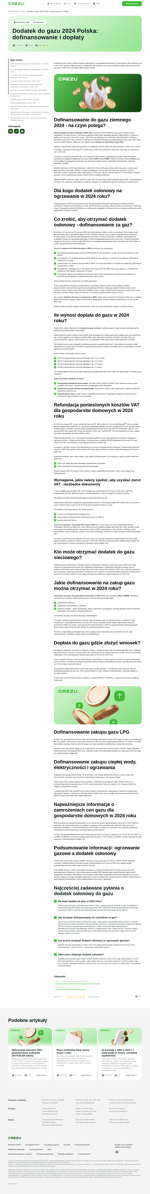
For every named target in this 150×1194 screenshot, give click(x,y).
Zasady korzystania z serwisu (20, 1154)
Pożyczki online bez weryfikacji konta (122, 1103)
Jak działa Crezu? (83, 3)
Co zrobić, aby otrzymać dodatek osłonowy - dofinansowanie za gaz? (26, 76)
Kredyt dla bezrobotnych (118, 1111)
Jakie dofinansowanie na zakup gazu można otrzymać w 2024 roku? (30, 95)
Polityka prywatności (44, 1154)
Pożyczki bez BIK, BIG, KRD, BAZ (88, 1100)
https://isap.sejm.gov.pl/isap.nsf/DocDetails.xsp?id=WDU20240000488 (77, 983)
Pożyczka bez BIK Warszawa (53, 1119)
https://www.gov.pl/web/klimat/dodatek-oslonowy (70, 989)
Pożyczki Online (14, 11)
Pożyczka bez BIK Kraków (85, 1119)
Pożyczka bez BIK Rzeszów (119, 1122)
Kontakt (67, 1145)
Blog (98, 3)
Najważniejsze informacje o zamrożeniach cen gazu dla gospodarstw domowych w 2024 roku (29, 113)
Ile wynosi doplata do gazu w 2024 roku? (25, 81)
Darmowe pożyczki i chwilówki (53, 1100)
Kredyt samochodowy (117, 1108)
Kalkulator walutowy (16, 1149)
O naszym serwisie (51, 1145)
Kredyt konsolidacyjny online (86, 1111)
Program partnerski (82, 1145)
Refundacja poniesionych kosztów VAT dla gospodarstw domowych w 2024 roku (25, 85)
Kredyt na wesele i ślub (84, 1108)
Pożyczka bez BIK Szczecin (86, 1122)
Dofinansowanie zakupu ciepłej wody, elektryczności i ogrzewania (30, 107)
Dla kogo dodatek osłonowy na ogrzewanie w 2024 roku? (29, 70)
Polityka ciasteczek (65, 1154)
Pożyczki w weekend (49, 1103)
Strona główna (55, 3)
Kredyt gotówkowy (49, 1108)
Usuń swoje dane (36, 1149)
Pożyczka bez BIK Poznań (118, 1119)
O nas (69, 3)
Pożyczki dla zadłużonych (85, 1103)
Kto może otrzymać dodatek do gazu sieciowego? (28, 90)
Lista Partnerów (84, 1154)
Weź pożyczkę (132, 4)
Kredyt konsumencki (49, 1114)
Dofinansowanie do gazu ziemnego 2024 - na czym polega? (29, 65)
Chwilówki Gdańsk (49, 1122)
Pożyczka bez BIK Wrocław (52, 1125)
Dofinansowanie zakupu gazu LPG (23, 103)
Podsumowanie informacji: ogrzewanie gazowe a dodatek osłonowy (28, 119)
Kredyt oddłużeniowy (50, 1111)
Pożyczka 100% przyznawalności (121, 1100)
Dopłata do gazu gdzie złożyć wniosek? (24, 99)
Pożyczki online (14, 1145)
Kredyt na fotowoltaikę (84, 1114)
